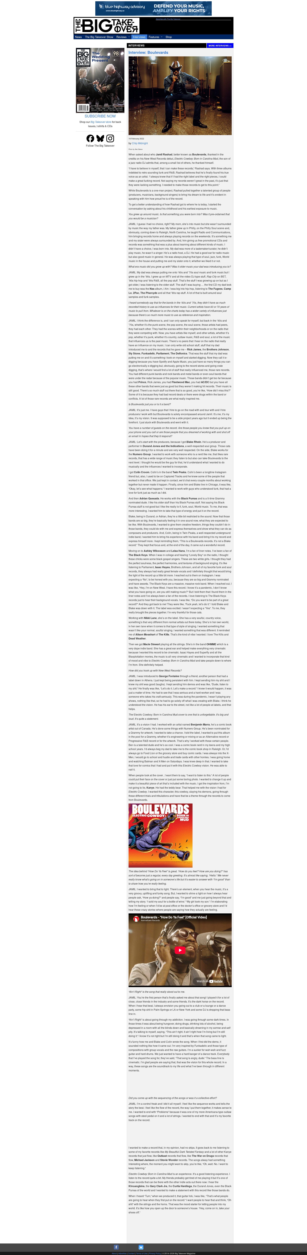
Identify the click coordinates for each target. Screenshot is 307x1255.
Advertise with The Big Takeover (168, 19)
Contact (131, 1253)
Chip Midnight (140, 143)
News (78, 37)
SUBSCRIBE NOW (100, 116)
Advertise (122, 1253)
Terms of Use (141, 1253)
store (101, 122)
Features (154, 37)
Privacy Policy (155, 1253)
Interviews (139, 37)
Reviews (121, 37)
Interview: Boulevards (148, 52)
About (114, 1253)
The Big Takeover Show (99, 37)
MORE (220, 45)
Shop (169, 37)
